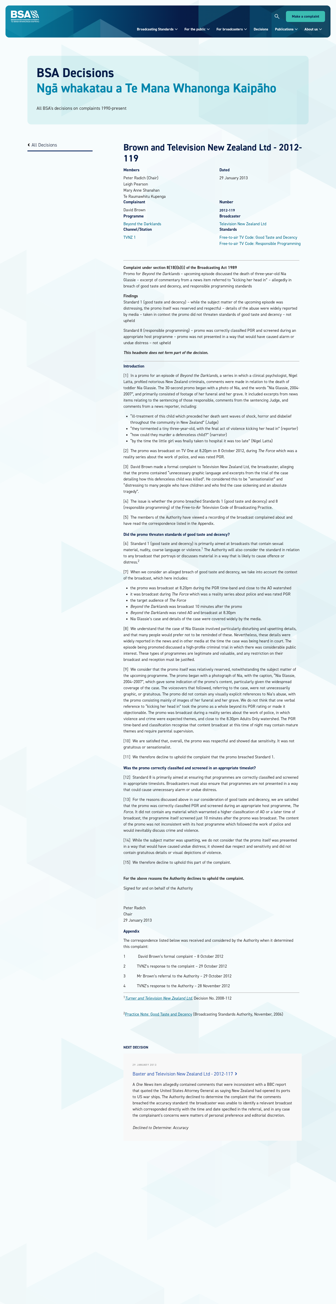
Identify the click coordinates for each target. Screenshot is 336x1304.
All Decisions (44, 145)
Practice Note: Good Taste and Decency (158, 1014)
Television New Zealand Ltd (242, 223)
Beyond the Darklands (142, 223)
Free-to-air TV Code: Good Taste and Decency (258, 237)
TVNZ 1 (129, 237)
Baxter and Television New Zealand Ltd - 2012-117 (183, 1074)
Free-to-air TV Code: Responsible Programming (260, 243)
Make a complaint (305, 16)
